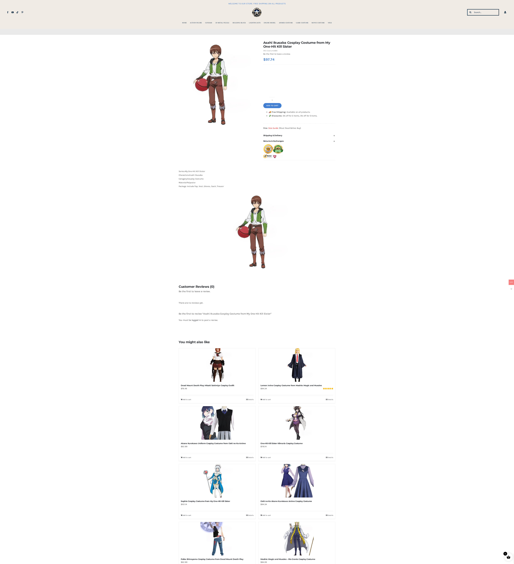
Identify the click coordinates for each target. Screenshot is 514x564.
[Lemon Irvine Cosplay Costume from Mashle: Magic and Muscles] (296, 365)
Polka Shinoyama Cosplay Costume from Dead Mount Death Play (212, 559)
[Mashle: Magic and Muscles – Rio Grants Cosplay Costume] (296, 538)
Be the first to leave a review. (277, 54)
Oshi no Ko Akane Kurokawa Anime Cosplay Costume (286, 501)
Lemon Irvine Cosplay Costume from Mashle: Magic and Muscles (291, 385)
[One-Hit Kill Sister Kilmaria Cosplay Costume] (296, 423)
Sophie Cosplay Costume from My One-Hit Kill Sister (205, 501)
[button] (299, 135)
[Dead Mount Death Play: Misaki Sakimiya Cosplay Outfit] (217, 365)
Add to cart (272, 106)
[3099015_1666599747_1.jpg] (215, 83)
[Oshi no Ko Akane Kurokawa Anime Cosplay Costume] (296, 480)
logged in (196, 320)
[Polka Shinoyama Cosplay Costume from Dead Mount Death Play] (217, 538)
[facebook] (8, 12)
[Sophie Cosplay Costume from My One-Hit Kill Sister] (217, 480)
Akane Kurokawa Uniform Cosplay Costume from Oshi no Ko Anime (213, 443)
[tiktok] (17, 12)
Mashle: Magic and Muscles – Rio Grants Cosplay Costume (287, 559)
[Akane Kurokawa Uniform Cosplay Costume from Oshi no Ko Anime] (217, 423)
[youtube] (13, 12)
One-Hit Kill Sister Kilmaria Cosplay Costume (281, 443)
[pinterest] (22, 12)
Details (251, 399)
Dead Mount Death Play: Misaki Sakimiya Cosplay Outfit (207, 385)
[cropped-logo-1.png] (257, 8)
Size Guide (273, 128)
